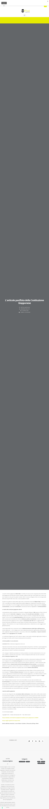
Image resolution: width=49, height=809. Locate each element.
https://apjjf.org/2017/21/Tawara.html (11, 720)
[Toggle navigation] (24, 15)
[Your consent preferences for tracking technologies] (2, 808)
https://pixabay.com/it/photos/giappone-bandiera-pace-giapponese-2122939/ (20, 717)
